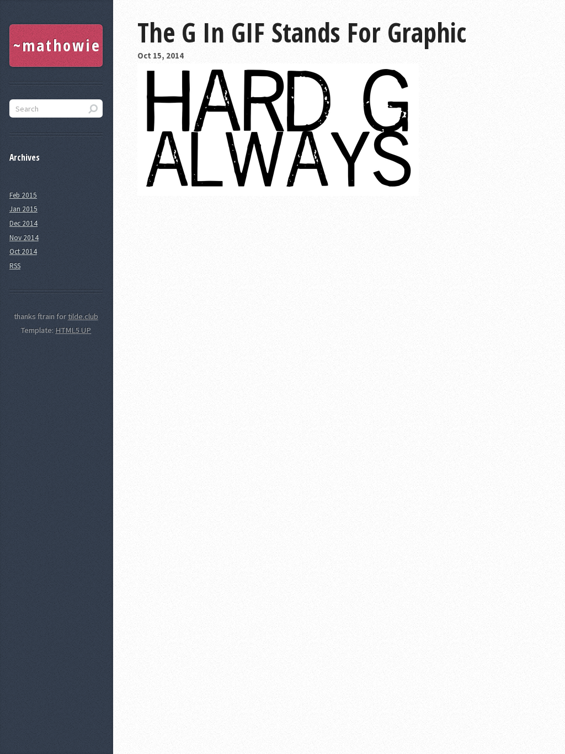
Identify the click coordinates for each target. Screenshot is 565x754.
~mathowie (56, 45)
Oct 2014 (23, 251)
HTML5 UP (73, 330)
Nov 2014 (24, 237)
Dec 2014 (23, 223)
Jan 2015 (23, 209)
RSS (14, 265)
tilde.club (83, 316)
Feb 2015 (23, 195)
